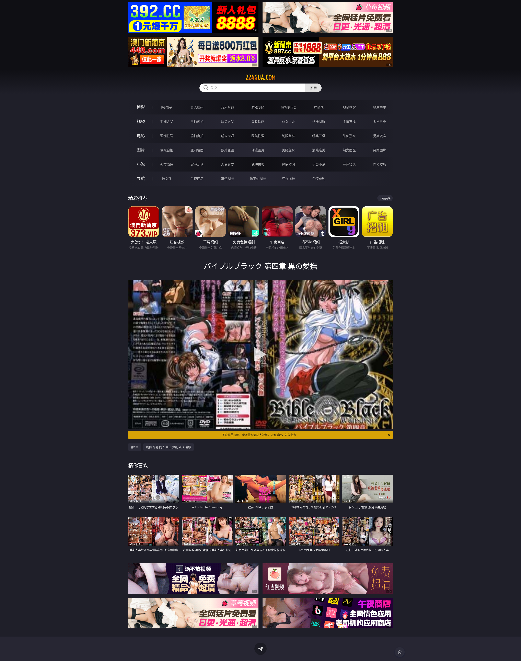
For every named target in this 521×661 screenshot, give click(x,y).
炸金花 (319, 107)
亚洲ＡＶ (166, 121)
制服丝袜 (288, 136)
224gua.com (260, 77)
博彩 (141, 107)
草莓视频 (227, 178)
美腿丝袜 (288, 150)
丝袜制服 (318, 121)
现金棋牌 (349, 107)
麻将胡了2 (288, 107)
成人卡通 (227, 136)
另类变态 (379, 136)
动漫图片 (257, 150)
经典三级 (318, 136)
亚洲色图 (197, 150)
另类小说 (318, 164)
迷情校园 (288, 164)
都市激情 (166, 164)
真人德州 (197, 107)
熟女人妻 (288, 121)
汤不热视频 (258, 178)
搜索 (313, 88)
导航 (141, 178)
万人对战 (227, 107)
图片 (141, 150)
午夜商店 (197, 178)
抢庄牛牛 (379, 107)
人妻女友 (227, 164)
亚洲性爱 (166, 136)
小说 (141, 164)
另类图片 (379, 150)
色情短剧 (318, 178)
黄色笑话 (349, 164)
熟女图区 (349, 150)
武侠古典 (257, 164)
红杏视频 (288, 178)
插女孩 (167, 178)
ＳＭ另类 (379, 121)
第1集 (134, 447)
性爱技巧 (379, 164)
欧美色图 (227, 150)
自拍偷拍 (197, 121)
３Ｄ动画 (257, 121)
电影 (141, 136)
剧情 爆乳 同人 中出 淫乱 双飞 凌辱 (168, 447)
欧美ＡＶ (227, 121)
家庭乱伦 (197, 164)
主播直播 (349, 121)
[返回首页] (400, 652)
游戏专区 (257, 107)
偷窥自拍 (166, 150)
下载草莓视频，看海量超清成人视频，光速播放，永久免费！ (260, 435)
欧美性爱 (257, 136)
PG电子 (166, 107)
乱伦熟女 (349, 136)
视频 (141, 121)
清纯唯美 (318, 150)
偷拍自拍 (197, 136)
